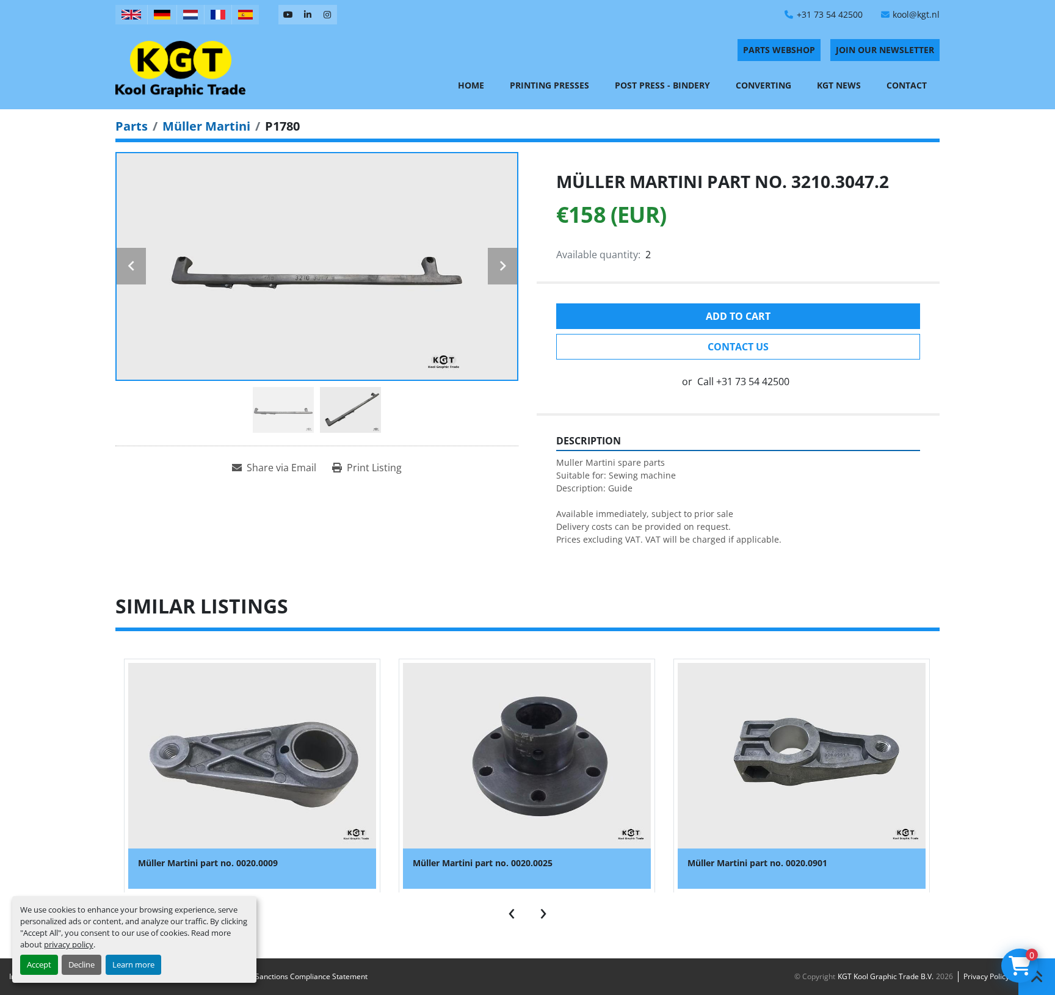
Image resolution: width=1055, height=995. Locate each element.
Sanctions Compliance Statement (311, 976)
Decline (81, 964)
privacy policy (68, 944)
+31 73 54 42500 (830, 14)
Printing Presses (549, 85)
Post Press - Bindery (662, 85)
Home (471, 85)
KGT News (839, 85)
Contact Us (738, 346)
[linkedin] (307, 14)
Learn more (133, 964)
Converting (763, 85)
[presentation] (511, 910)
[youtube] (288, 14)
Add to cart (738, 316)
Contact (906, 85)
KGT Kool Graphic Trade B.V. (886, 976)
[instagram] (327, 14)
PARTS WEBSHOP (779, 50)
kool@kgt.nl (916, 14)
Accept (39, 964)
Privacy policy (986, 976)
